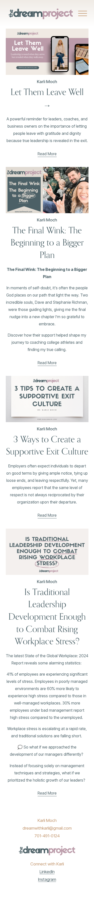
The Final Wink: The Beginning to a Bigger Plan (47, 242)
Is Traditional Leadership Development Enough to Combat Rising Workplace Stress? (47, 616)
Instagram (47, 879)
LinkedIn (47, 871)
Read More (47, 153)
